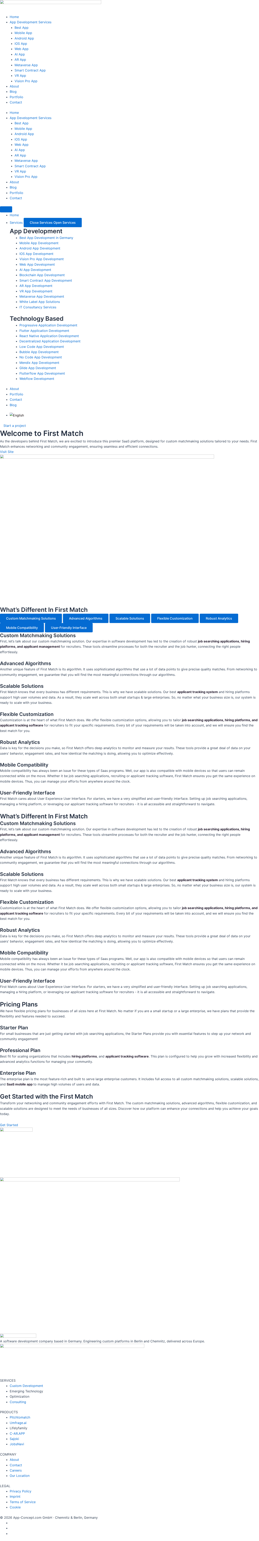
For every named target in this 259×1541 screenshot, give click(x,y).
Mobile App (23, 33)
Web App (22, 49)
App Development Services (30, 22)
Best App (22, 28)
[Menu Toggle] (6, 209)
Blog (13, 91)
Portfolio (16, 97)
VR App (20, 75)
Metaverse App (26, 65)
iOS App (21, 44)
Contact (16, 102)
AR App (20, 60)
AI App (20, 54)
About (14, 86)
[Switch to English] (17, 415)
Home (14, 17)
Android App (24, 38)
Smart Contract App (30, 70)
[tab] (31, 618)
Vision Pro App (26, 81)
